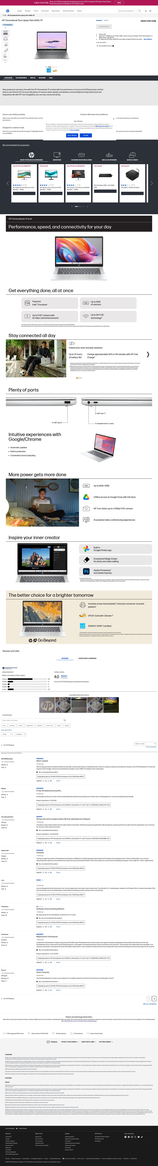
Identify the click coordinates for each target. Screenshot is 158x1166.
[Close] (114, 119)
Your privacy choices (70, 1158)
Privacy (46, 1158)
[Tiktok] (142, 1137)
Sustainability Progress (11, 1143)
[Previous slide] (5, 28)
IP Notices (126, 1158)
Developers (98, 1141)
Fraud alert (68, 1147)
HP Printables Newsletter (12, 1154)
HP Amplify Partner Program (102, 1136)
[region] (79, 128)
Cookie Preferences (55, 1158)
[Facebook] (129, 1137)
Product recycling (16, 1158)
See (86, 364)
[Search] (140, 11)
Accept (85, 135)
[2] (80, 92)
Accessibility (25, 1158)
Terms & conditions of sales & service (112, 1158)
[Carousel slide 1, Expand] (51, 46)
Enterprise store (39, 1143)
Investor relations (10, 1141)
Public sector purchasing (41, 1145)
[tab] (31, 156)
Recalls (7, 1158)
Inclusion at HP (9, 1145)
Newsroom (8, 1147)
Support (79, 11)
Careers (7, 1139)
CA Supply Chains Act (36, 1158)
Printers (36, 11)
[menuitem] (19, 11)
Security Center (69, 1149)
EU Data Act (134, 1158)
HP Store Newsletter (10, 1152)
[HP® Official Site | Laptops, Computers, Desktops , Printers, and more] (7, 11)
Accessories (45, 11)
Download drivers (69, 1136)
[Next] (90, 46)
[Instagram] (132, 1137)
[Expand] (51, 58)
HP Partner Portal (99, 1139)
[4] (37, 131)
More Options (72, 135)
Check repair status (70, 1145)
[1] (32, 118)
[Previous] (12, 46)
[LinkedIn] (125, 1137)
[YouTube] (139, 1137)
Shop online (38, 1136)
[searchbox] (128, 11)
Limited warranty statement (93, 1158)
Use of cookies (74, 130)
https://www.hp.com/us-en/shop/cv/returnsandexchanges (80, 1021)
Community (68, 1141)
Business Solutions (68, 11)
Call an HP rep (39, 1139)
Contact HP (8, 1136)
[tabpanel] (79, 187)
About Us (8, 1133)
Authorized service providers (72, 1143)
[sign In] (150, 11)
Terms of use (80, 1158)
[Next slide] (5, 62)
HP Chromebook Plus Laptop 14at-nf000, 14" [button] (21, 15)
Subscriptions (56, 11)
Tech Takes (8, 1149)
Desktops (28, 11)
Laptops (19, 11)
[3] (32, 95)
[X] (135, 1137)
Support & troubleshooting (72, 1139)
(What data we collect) (102, 126)
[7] (141, 131)
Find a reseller (39, 1141)
